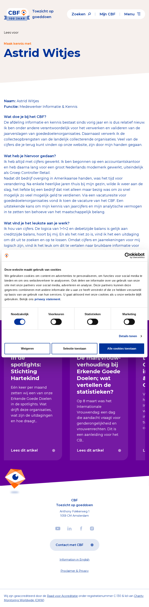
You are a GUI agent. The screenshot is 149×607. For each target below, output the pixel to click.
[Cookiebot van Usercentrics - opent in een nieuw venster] (128, 255)
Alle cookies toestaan (121, 348)
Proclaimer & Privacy (75, 571)
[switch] (56, 322)
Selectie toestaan (74, 348)
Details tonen (128, 336)
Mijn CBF (107, 14)
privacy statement (47, 299)
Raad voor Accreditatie (62, 596)
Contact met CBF (69, 545)
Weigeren (27, 348)
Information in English (74, 559)
